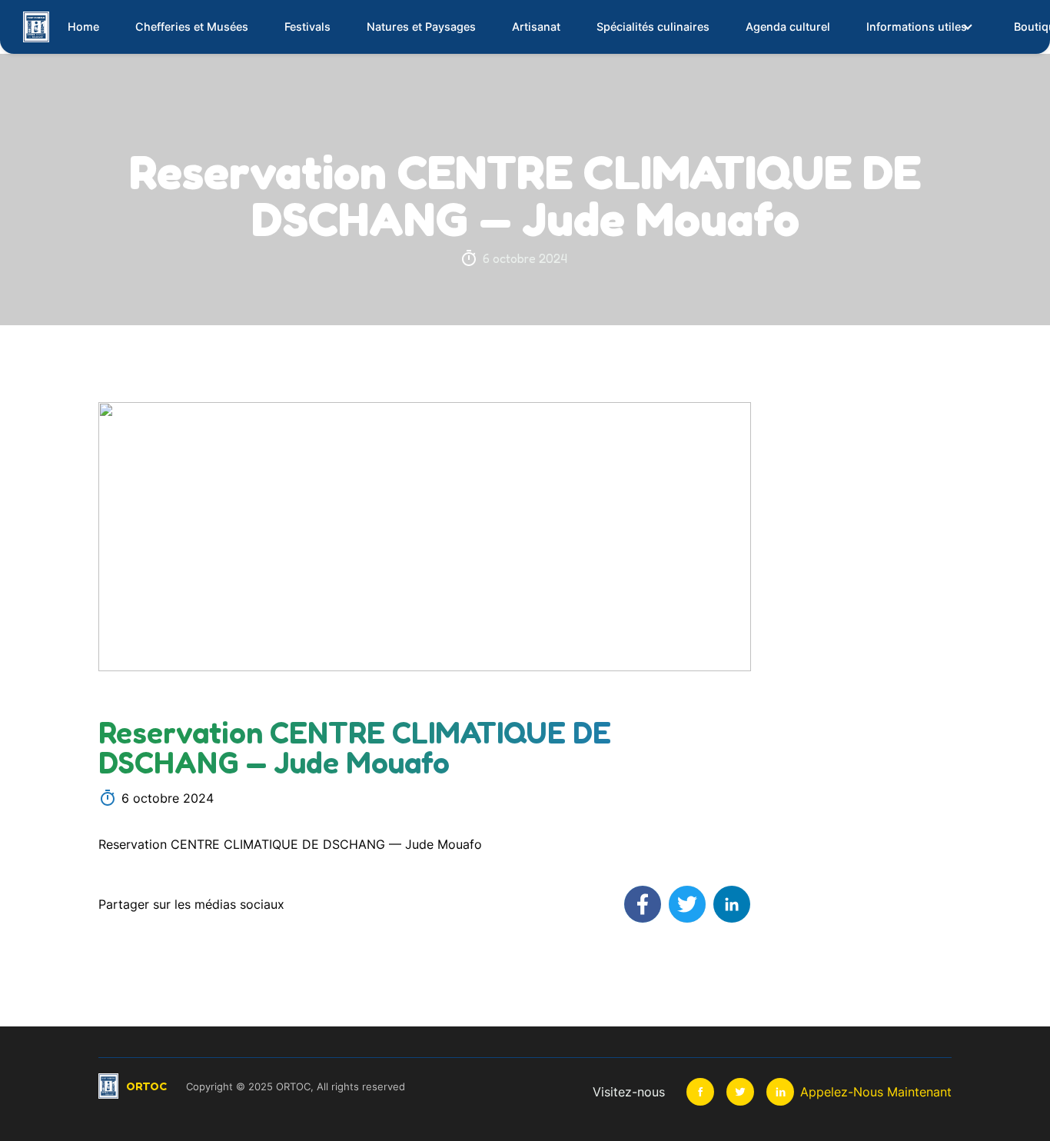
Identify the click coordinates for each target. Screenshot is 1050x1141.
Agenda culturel (788, 26)
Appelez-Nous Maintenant (876, 1091)
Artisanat (536, 26)
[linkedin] (780, 1092)
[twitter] (740, 1092)
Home (83, 26)
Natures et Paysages (421, 26)
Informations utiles (916, 26)
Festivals (307, 26)
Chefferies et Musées (191, 26)
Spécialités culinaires (652, 26)
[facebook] (700, 1092)
